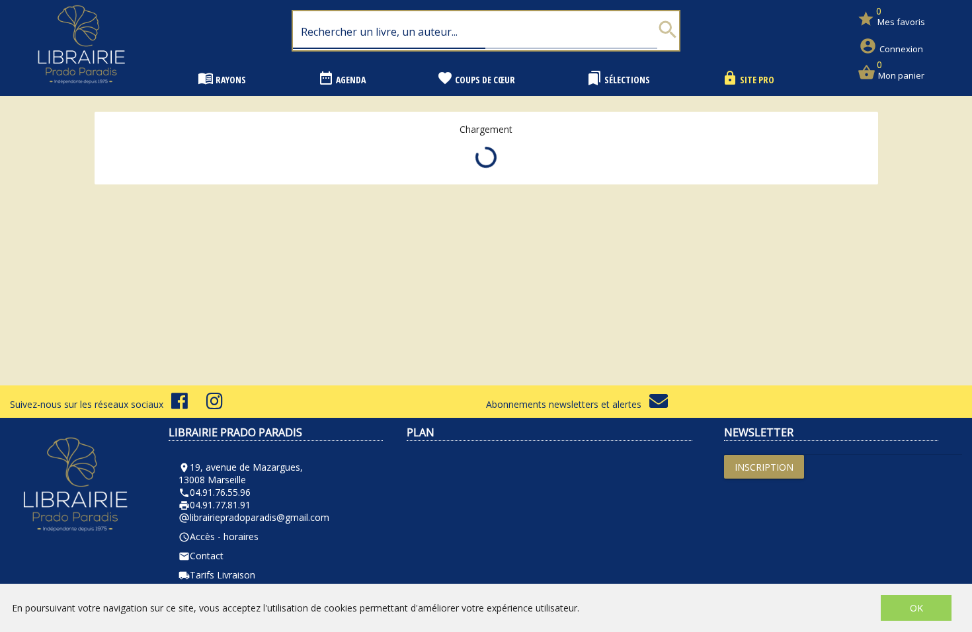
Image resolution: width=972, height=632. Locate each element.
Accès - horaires (219, 536)
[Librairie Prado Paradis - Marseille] (81, 89)
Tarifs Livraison (217, 575)
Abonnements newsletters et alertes (567, 404)
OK (916, 608)
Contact (201, 555)
